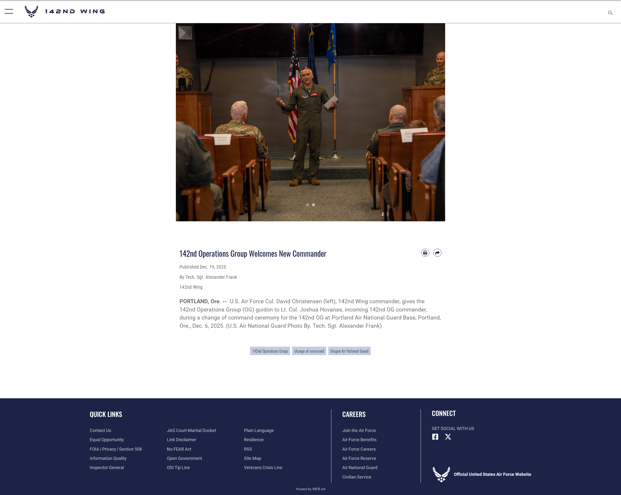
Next (431, 122)
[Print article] (425, 253)
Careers (354, 414)
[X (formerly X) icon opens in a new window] (448, 436)
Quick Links (106, 414)
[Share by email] (437, 253)
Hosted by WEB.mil (310, 489)
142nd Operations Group (270, 351)
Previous (189, 122)
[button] (8, 11)
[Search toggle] (611, 11)
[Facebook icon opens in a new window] (435, 436)
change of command (309, 351)
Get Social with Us (453, 428)
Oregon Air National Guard (349, 351)
